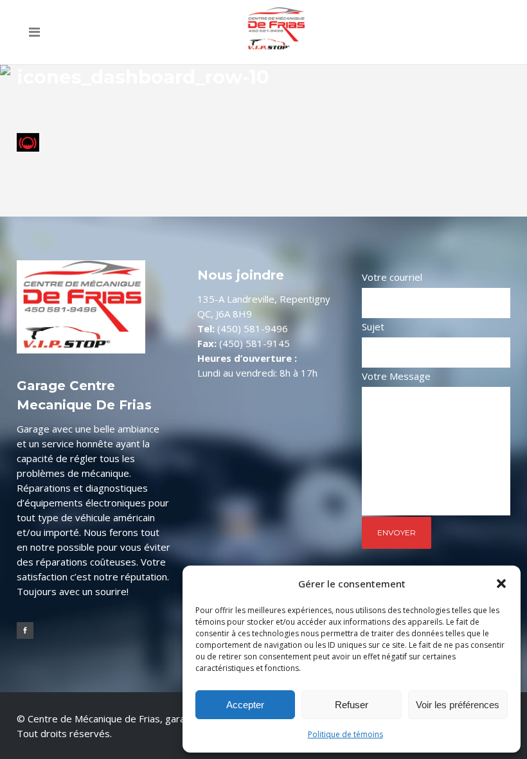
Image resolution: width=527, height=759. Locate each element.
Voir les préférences (457, 704)
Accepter (245, 704)
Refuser (351, 704)
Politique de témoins (345, 734)
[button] (501, 583)
